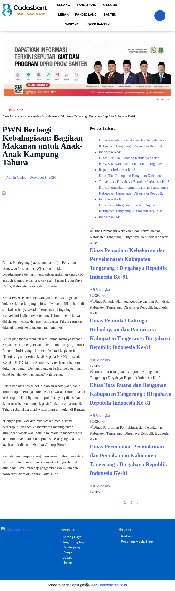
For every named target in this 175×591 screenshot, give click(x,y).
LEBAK (63, 14)
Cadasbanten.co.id (112, 585)
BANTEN (109, 14)
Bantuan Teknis (163, 99)
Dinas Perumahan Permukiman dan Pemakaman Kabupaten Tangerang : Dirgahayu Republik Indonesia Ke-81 (133, 193)
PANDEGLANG (86, 14)
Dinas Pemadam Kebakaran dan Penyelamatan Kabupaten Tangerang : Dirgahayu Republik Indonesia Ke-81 (68, 116)
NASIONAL (73, 24)
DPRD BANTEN (99, 24)
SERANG (63, 5)
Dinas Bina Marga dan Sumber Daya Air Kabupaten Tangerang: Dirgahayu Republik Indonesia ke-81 (130, 211)
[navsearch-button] (159, 15)
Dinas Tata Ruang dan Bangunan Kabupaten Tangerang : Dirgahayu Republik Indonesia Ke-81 (135, 178)
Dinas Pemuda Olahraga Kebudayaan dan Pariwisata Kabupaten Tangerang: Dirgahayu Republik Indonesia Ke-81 (131, 164)
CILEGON (110, 5)
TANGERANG (86, 5)
